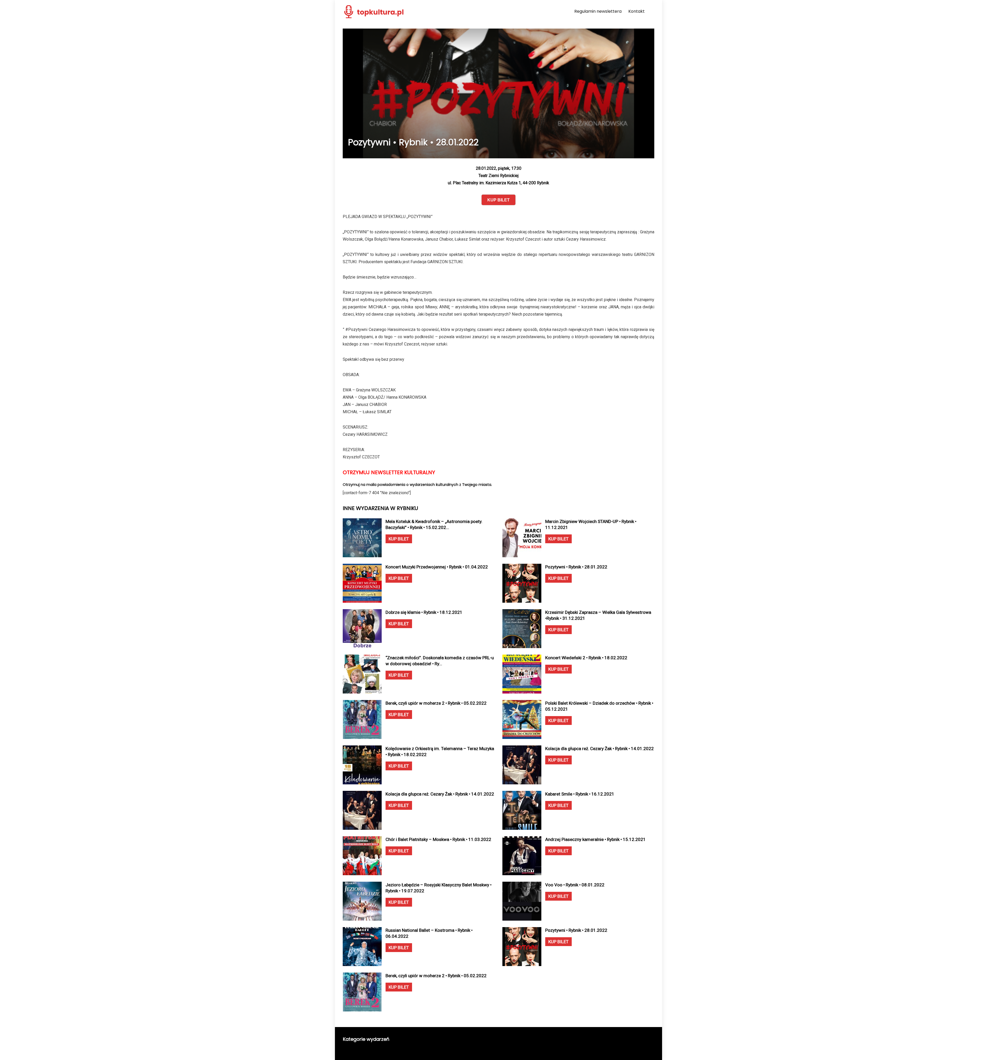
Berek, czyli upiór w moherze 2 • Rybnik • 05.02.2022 (436, 703)
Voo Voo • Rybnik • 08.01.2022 (574, 884)
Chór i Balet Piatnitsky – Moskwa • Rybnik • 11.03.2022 (438, 839)
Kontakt (636, 11)
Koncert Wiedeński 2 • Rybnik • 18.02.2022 (586, 657)
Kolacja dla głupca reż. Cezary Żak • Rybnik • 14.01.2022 (599, 748)
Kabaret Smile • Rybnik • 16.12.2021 (579, 794)
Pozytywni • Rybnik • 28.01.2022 (576, 566)
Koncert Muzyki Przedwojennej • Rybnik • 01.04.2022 (437, 566)
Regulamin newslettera (598, 11)
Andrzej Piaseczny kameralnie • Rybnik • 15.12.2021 (595, 839)
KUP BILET (399, 538)
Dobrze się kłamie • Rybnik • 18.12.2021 (424, 612)
